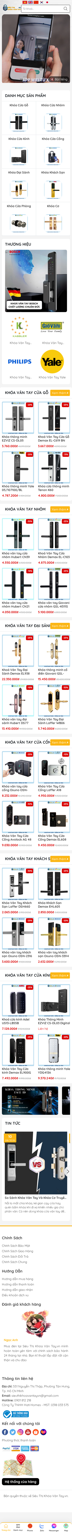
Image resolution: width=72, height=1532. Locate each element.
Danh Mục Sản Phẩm (25, 95)
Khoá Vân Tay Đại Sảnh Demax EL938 (16, 671)
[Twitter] (13, 1432)
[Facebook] (5, 1432)
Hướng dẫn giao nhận (17, 1290)
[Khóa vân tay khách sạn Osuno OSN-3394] (54, 933)
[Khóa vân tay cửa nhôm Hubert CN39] (18, 534)
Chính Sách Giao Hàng (17, 1251)
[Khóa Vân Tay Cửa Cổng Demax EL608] (54, 817)
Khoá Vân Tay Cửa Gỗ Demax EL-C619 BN (53, 438)
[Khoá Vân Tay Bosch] (36, 281)
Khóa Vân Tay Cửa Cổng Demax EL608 (52, 837)
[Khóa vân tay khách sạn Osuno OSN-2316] (18, 933)
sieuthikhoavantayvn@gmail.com (35, 1396)
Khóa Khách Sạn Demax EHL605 (50, 904)
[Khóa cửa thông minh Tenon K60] (54, 467)
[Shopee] (36, 1432)
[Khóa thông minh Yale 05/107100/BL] (18, 467)
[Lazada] (43, 1432)
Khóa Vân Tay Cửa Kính (28, 975)
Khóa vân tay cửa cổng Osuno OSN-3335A (15, 788)
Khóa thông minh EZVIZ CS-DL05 (14, 438)
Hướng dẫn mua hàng (17, 1279)
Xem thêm (59, 393)
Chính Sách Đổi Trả (15, 1256)
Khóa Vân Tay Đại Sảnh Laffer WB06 (51, 721)
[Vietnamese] (24, 2)
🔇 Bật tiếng (58, 79)
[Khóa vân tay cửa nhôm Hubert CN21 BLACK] (18, 584)
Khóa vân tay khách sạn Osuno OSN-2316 (17, 954)
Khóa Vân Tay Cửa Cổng (29, 742)
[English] (30, 2)
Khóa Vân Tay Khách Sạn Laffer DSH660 (17, 904)
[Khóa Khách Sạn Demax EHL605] (54, 884)
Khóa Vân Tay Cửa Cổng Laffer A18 (51, 788)
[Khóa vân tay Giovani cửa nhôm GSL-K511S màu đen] (54, 584)
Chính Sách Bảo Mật (16, 1246)
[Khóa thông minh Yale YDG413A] (54, 1050)
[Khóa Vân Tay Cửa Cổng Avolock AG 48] (18, 817)
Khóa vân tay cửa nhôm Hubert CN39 (16, 555)
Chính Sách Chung (14, 1262)
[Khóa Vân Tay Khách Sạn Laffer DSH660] (18, 884)
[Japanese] (47, 2)
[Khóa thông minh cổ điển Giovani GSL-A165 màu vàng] (54, 651)
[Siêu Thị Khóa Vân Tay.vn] (12, 8)
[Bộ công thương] (15, 1414)
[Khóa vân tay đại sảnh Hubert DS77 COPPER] (18, 700)
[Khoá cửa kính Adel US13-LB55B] (18, 1000)
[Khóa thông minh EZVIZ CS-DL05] (18, 418)
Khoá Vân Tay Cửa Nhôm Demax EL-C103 (54, 555)
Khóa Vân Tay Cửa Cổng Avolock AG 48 (16, 837)
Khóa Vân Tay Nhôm (25, 509)
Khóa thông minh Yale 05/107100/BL (18, 488)
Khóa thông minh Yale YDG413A (54, 1070)
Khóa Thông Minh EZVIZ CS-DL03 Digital (54, 1021)
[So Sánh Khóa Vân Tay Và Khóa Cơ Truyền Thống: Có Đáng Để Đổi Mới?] (36, 1163)
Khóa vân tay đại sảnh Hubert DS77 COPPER (15, 721)
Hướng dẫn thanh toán (18, 1284)
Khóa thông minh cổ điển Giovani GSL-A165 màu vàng (52, 672)
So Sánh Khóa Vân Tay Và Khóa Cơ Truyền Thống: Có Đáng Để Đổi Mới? (35, 1198)
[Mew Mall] (30, 1100)
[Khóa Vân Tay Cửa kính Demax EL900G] (18, 1050)
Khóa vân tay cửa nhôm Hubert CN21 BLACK (15, 605)
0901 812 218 (22, 1400)
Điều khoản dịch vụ (15, 1295)
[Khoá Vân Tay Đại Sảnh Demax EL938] (18, 651)
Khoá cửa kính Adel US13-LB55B (15, 1021)
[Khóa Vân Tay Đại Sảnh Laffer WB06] (54, 700)
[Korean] (41, 2)
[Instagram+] (20, 1432)
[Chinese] (36, 2)
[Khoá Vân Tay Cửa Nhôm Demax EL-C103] (54, 534)
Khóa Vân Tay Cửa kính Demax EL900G (16, 1070)
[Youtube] (28, 1432)
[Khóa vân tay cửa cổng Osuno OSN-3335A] (18, 767)
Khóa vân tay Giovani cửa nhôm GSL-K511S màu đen (54, 605)
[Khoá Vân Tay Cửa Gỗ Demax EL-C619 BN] (54, 418)
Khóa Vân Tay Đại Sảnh (28, 625)
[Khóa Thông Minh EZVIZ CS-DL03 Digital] (54, 1000)
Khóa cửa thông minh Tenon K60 (53, 488)
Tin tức (12, 1123)
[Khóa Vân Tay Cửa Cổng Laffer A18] (54, 767)
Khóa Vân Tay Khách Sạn (30, 858)
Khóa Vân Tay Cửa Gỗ (26, 392)
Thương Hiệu (18, 244)
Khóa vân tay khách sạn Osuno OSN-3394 (53, 954)
